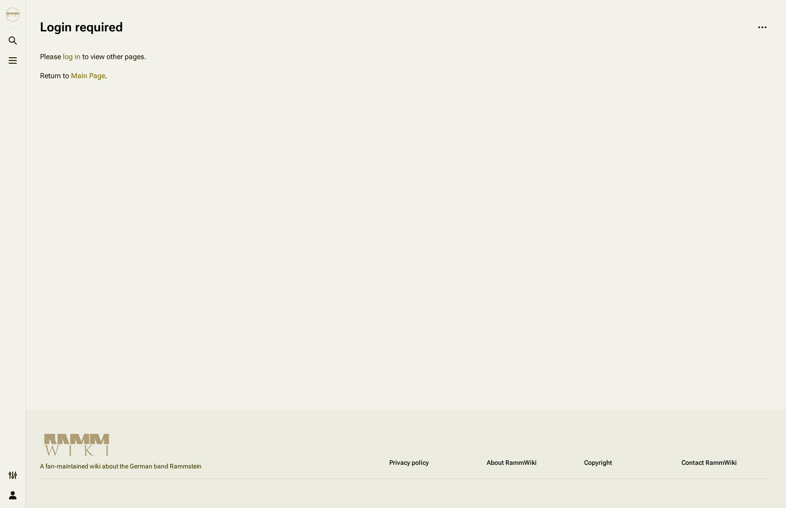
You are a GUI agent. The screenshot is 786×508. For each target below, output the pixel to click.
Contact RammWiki (709, 462)
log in (72, 56)
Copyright (598, 462)
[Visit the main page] (13, 14)
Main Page (88, 75)
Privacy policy (409, 462)
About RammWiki (512, 462)
